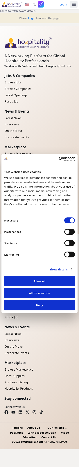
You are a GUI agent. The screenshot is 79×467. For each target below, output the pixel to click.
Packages (16, 432)
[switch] (69, 232)
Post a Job (11, 101)
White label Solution (42, 432)
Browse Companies (18, 89)
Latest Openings (16, 95)
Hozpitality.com (32, 441)
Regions (17, 427)
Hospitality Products (19, 389)
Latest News (13, 118)
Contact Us (48, 437)
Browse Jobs (13, 82)
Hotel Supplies (15, 376)
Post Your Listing (16, 382)
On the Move (14, 131)
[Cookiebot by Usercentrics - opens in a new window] (59, 159)
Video (65, 432)
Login (31, 18)
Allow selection (39, 293)
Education (30, 437)
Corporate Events (17, 137)
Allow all (40, 281)
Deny (39, 305)
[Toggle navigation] (74, 4)
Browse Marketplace (19, 369)
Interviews (12, 124)
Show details (59, 269)
